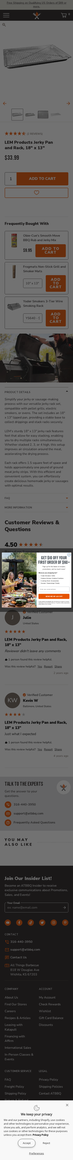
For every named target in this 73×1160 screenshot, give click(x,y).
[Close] (68, 1105)
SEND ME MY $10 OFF (53, 596)
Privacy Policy (40, 1135)
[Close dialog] (68, 554)
